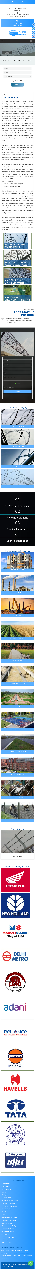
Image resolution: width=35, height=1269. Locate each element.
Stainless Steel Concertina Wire (10, 1200)
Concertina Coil (6, 1186)
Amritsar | (7, 1250)
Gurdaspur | (4, 1253)
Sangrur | (29, 1255)
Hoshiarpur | (10, 1253)
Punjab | (3, 1250)
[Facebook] (33, 24)
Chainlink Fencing (6, 1197)
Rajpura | (25, 1255)
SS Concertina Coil (6, 1189)
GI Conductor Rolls (6, 1243)
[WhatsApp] (33, 28)
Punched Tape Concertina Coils (10, 1203)
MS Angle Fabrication (7, 1223)
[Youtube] (33, 36)
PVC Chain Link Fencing (8, 1237)
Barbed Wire (5, 1192)
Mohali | (9, 1255)
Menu (16, 41)
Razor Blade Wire (6, 1209)
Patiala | (20, 1255)
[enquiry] (17, 21)
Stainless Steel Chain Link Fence (10, 1217)
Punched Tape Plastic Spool (9, 1220)
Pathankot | (15, 1255)
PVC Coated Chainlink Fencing (9, 1206)
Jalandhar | (16, 1253)
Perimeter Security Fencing (9, 1226)
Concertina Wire (6, 1183)
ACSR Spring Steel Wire (8, 1231)
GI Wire (4, 1214)
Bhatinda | (13, 1250)
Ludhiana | (22, 1253)
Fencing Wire (17, 856)
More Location (5, 1258)
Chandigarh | (19, 1250)
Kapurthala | (4, 1255)
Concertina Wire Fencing (8, 1228)
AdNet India (11, 1266)
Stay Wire (4, 1211)
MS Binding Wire (6, 1240)
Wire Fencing (5, 1234)
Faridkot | (25, 1250)
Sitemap (4, 1266)
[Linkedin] (33, 32)
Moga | (27, 1253)
